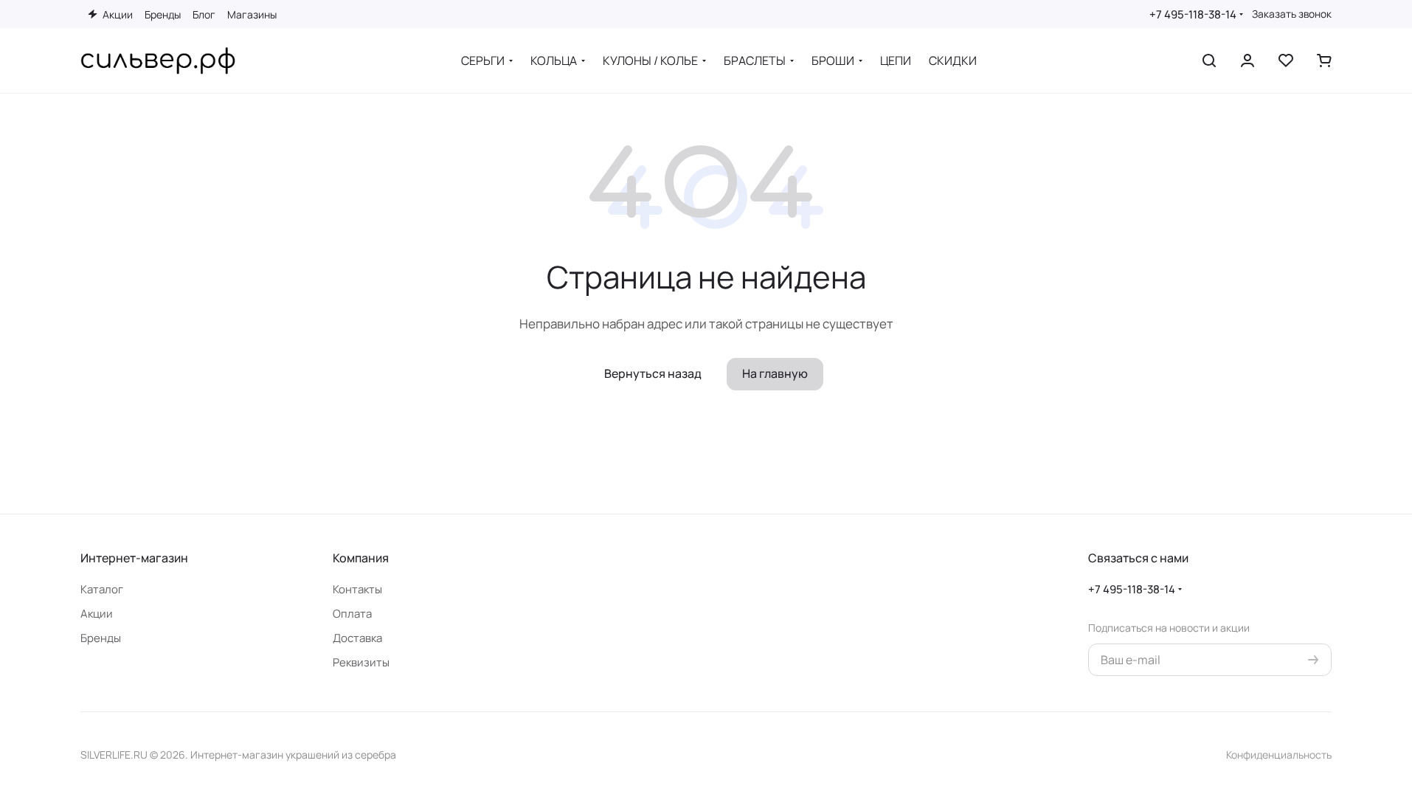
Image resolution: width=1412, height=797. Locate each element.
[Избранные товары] (1285, 60)
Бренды (100, 638)
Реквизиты (361, 662)
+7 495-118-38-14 (1192, 14)
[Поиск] (1209, 60)
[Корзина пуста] (1324, 60)
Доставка (357, 638)
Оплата (352, 613)
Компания (361, 558)
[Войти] (1247, 60)
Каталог (101, 589)
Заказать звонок (1292, 14)
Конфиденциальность (1279, 755)
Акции (96, 613)
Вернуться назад (653, 373)
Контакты (357, 589)
